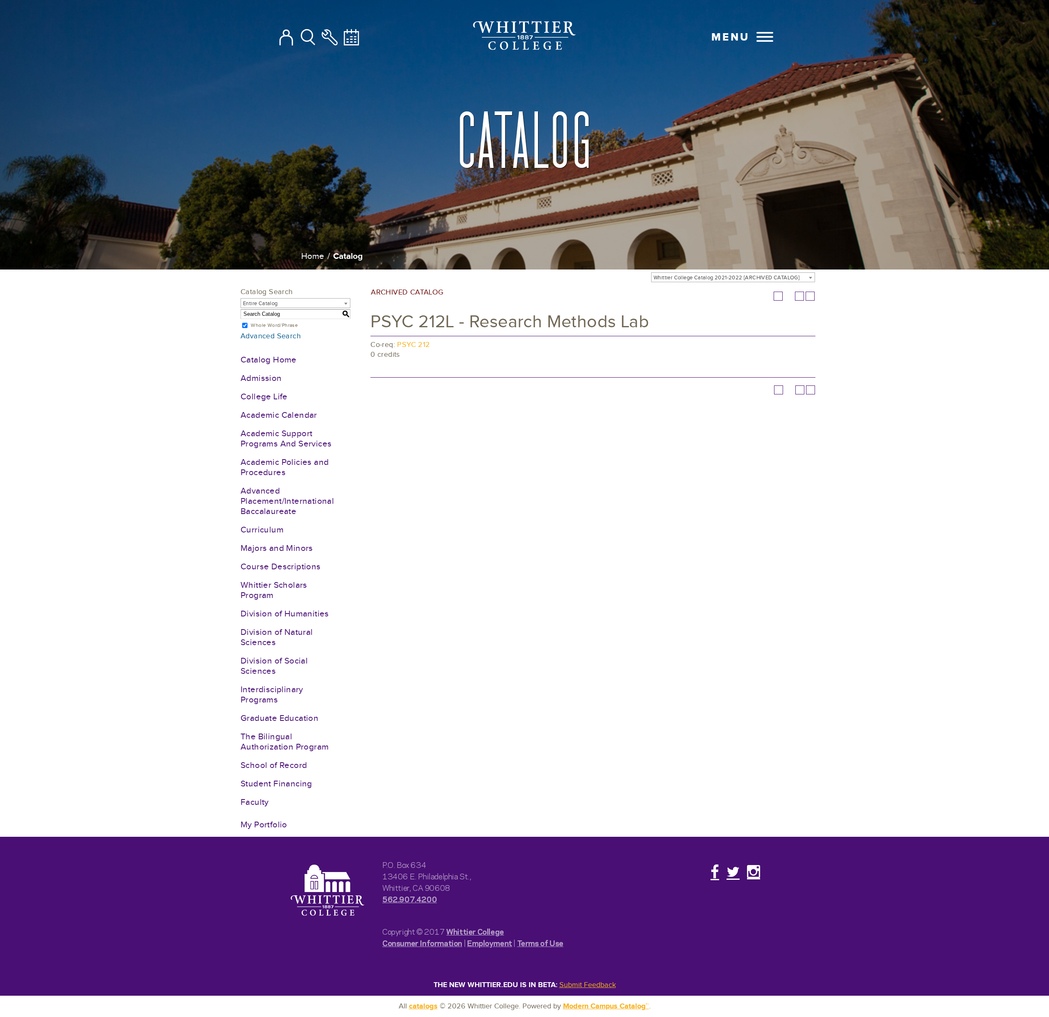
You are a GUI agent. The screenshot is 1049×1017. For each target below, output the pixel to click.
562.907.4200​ (409, 898)
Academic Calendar (279, 415)
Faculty (255, 802)
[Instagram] (753, 871)
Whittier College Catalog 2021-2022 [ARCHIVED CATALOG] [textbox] (726, 277)
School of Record (274, 765)
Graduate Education (279, 718)
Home (312, 256)
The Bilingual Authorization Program (285, 742)
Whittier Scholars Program (274, 590)
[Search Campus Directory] (286, 38)
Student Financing (276, 784)
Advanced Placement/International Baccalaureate (287, 501)
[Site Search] (308, 38)
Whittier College (475, 931)
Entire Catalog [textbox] (260, 303)
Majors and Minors (277, 548)
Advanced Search (271, 336)
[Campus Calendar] (351, 38)
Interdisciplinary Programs (272, 694)
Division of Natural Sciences (277, 637)
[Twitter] (733, 872)
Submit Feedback (587, 985)
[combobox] (733, 277)
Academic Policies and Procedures (285, 467)
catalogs (423, 1006)
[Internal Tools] (330, 38)
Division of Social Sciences (274, 666)
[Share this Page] (788, 296)
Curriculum (262, 530)
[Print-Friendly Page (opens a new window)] (799, 296)
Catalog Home (269, 360)
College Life (264, 397)
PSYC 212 (413, 344)
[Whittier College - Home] (327, 891)
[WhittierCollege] (524, 37)
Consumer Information (422, 942)
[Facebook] (715, 871)
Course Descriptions (281, 567)
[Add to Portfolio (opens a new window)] (778, 296)
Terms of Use (540, 942)
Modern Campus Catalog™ (606, 1006)
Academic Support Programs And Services (286, 438)
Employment (489, 942)
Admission (261, 378)
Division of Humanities (285, 614)
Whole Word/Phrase (274, 325)
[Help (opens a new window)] (810, 296)
